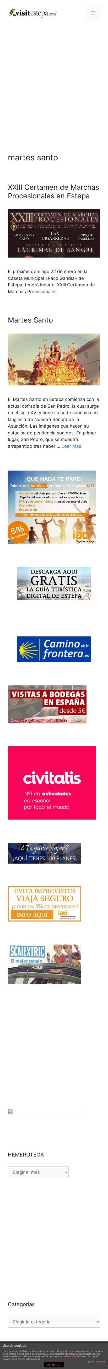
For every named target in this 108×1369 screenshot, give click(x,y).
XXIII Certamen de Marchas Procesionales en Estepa (53, 191)
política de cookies (74, 1356)
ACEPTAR (54, 1364)
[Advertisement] (54, 83)
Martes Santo (30, 320)
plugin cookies (96, 1361)
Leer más (71, 446)
